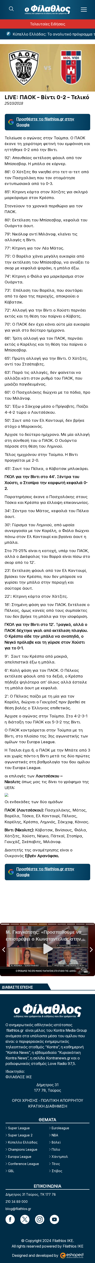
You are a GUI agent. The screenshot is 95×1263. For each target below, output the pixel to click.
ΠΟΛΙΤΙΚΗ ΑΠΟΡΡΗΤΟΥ (62, 1100)
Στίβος (57, 1171)
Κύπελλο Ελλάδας (23, 1142)
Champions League (22, 1149)
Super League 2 (20, 1135)
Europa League (19, 1157)
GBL (11, 1171)
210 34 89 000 (17, 1202)
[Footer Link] (10, 1219)
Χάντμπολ (60, 1157)
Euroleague (60, 1128)
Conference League (23, 1164)
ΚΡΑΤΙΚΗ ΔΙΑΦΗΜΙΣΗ (47, 1106)
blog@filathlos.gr (18, 1209)
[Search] (11, 8)
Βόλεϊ (56, 1142)
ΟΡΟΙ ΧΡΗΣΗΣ (25, 1100)
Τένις (56, 1164)
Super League (19, 1128)
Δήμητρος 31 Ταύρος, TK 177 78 (31, 1194)
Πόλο (56, 1149)
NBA (55, 1135)
